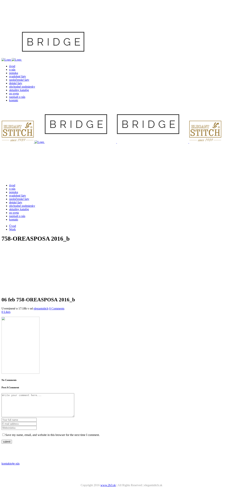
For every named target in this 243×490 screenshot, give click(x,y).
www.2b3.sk (108, 485)
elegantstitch (41, 308)
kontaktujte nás (11, 463)
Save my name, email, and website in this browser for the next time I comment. (52, 434)
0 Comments (56, 308)
